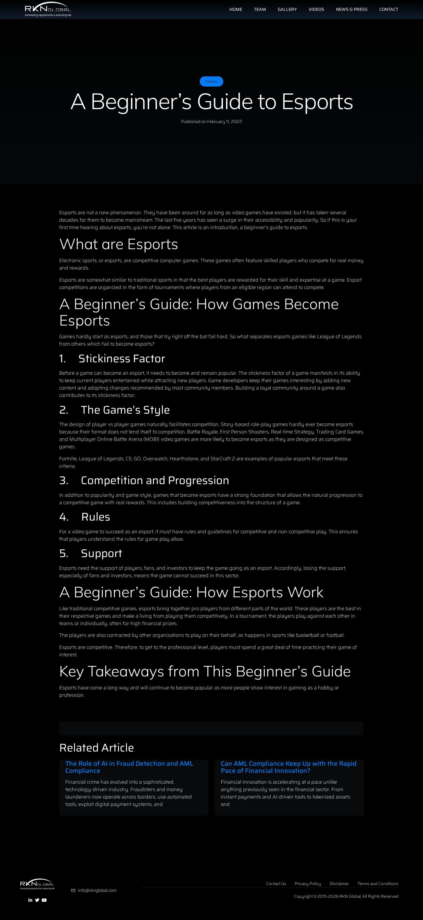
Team (260, 9)
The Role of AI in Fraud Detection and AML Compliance (129, 767)
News (211, 81)
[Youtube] (44, 900)
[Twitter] (37, 900)
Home (235, 9)
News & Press (352, 9)
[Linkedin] (30, 900)
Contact (388, 9)
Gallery (287, 9)
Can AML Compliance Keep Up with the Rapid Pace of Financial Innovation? (288, 767)
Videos (316, 9)
